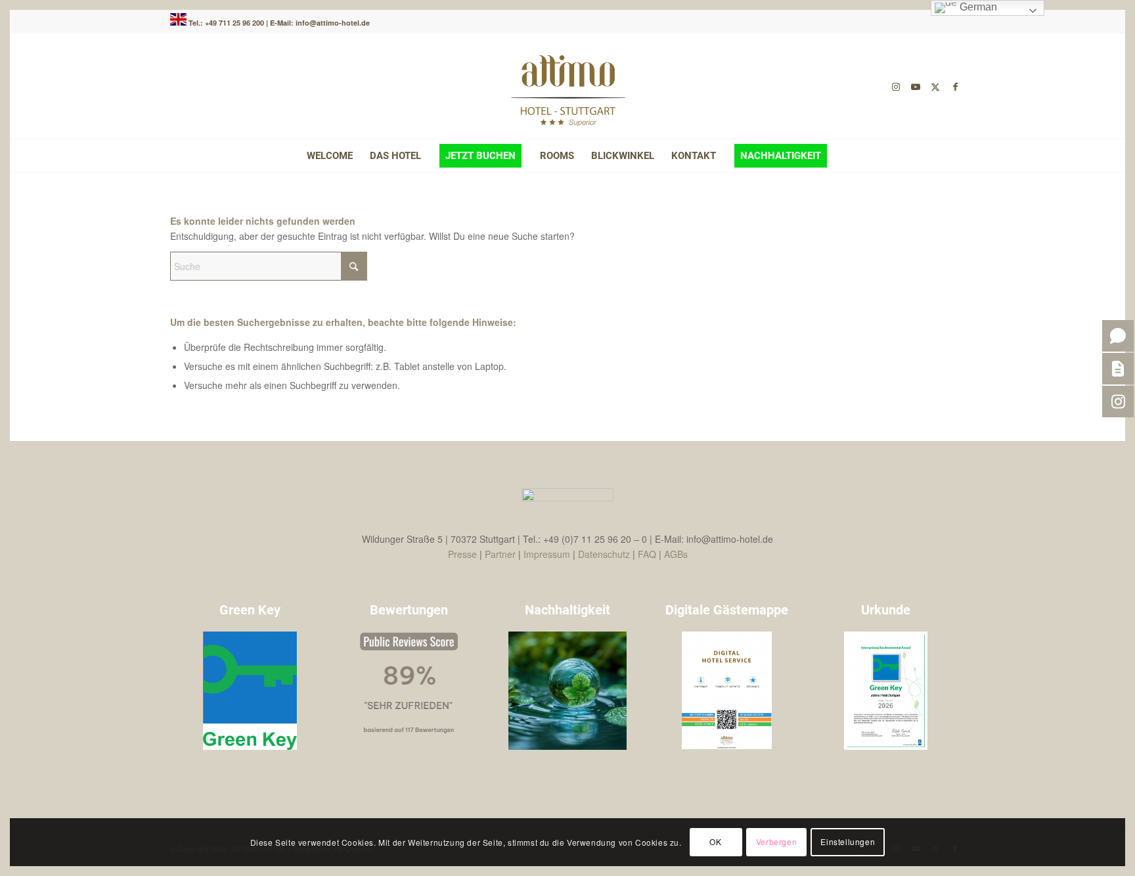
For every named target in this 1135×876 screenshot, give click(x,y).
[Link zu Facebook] (955, 86)
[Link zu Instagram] (896, 86)
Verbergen (776, 841)
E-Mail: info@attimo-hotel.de (320, 23)
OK (715, 841)
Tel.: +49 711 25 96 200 (227, 23)
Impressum (546, 554)
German (977, 6)
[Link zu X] (935, 86)
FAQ (647, 554)
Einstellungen (847, 841)
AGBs (676, 554)
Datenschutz (604, 554)
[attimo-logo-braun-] (567, 86)
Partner (500, 554)
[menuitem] (329, 155)
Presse (462, 554)
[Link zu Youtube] (915, 86)
